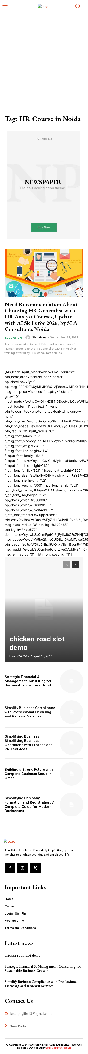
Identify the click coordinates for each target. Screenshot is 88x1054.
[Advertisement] (44, 59)
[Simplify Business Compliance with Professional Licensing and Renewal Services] (72, 712)
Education (13, 337)
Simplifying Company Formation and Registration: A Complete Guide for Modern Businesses (29, 804)
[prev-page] (66, 564)
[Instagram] (22, 868)
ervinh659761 (18, 656)
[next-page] (75, 564)
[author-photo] (28, 337)
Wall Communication (58, 1047)
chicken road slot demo (23, 955)
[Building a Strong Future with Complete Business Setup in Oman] (72, 774)
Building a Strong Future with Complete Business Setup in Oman (29, 773)
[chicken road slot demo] (44, 609)
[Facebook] (10, 868)
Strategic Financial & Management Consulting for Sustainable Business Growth (29, 681)
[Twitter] (35, 868)
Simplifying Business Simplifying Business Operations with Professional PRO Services (29, 742)
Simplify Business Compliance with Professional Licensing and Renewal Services (30, 712)
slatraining (39, 337)
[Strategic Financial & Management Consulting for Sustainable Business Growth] (72, 681)
